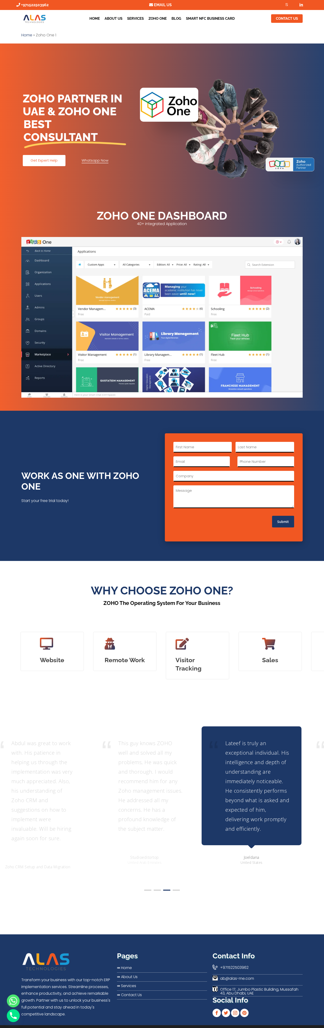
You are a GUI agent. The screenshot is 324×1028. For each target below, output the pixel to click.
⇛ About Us (127, 977)
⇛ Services (126, 986)
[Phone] (13, 1015)
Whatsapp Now (95, 160)
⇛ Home (124, 967)
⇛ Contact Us (129, 995)
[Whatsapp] (13, 1000)
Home (26, 35)
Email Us (162, 5)
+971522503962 (34, 5)
